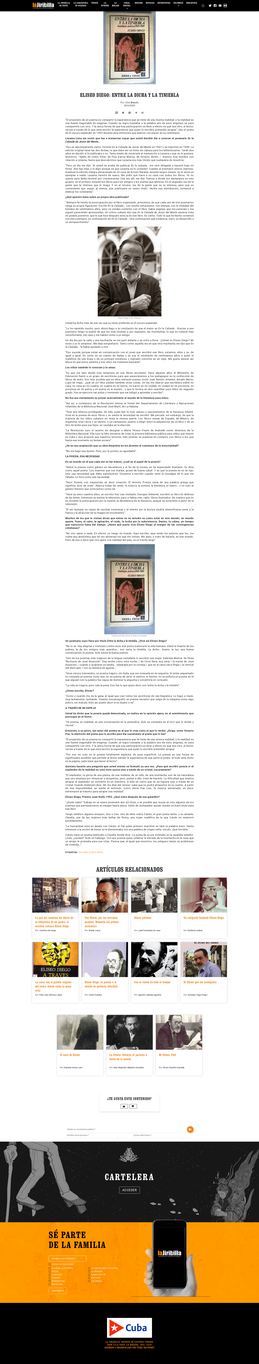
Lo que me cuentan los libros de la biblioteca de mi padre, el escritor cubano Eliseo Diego (54, 922)
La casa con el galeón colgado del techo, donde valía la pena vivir (53, 986)
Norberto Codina (195, 930)
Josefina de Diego (47, 930)
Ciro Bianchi (131, 102)
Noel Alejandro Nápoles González (128, 1067)
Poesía (94, 3)
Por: (123, 102)
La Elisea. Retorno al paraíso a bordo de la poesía (128, 1057)
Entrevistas (164, 3)
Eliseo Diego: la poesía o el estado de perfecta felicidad (101, 984)
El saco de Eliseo (70, 1055)
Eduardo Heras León (73, 1067)
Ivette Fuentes (95, 995)
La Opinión (105, 4)
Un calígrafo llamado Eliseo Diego (204, 918)
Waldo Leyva (94, 930)
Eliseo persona (143, 918)
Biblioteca (191, 3)
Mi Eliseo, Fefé (167, 1055)
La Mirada (115, 4)
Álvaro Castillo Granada (173, 1067)
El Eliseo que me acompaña (200, 982)
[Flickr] (225, 5)
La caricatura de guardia (81, 4)
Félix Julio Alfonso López (50, 995)
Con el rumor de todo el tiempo (152, 982)
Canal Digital (127, 4)
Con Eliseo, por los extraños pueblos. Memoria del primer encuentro (102, 922)
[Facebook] (215, 5)
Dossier (139, 3)
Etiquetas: (71, 852)
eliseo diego (96, 852)
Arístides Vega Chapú (197, 995)
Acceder (129, 1190)
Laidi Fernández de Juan (149, 930)
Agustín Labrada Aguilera (149, 995)
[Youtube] (220, 5)
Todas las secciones (62, 1264)
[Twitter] (210, 5)
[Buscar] (203, 5)
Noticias (150, 3)
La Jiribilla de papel (64, 4)
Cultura (83, 852)
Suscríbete (58, 1291)
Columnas (178, 3)
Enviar (190, 1129)
